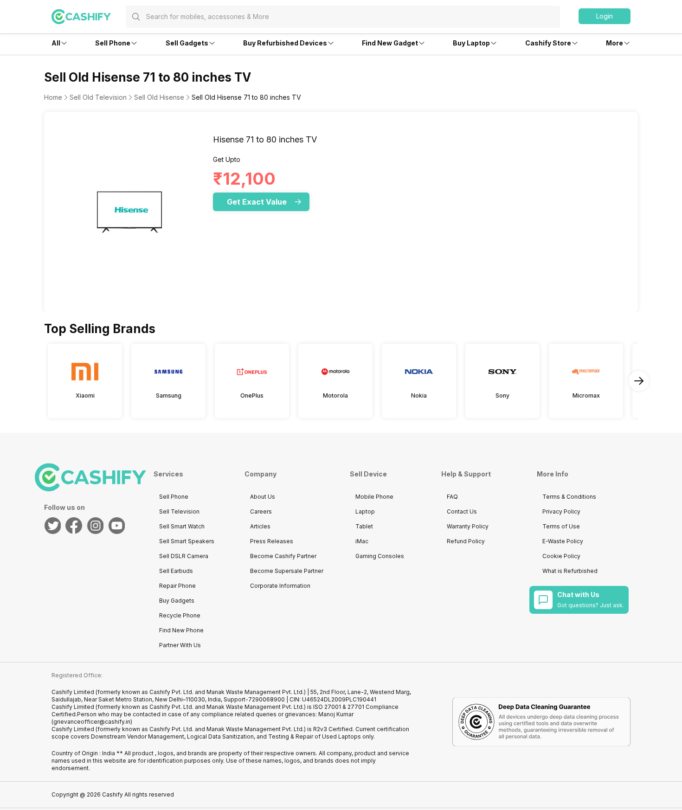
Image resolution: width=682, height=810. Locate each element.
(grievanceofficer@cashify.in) (91, 721)
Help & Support (466, 474)
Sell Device (368, 474)
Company (260, 474)
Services (168, 474)
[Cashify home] (88, 16)
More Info (552, 474)
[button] (605, 16)
